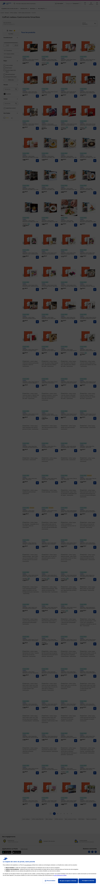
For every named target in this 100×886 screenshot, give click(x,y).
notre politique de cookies (60, 875)
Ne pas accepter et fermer (68, 880)
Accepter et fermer (88, 880)
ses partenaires (28, 865)
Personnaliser (51, 880)
